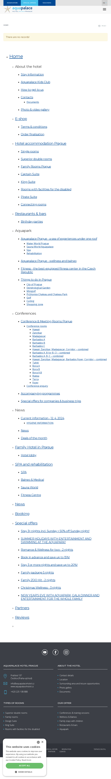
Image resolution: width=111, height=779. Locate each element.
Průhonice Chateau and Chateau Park (47, 294)
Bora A (36, 366)
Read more (26, 760)
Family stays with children (71, 721)
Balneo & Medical (32, 479)
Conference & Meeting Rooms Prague (46, 321)
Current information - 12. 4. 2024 (42, 418)
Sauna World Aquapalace (40, 246)
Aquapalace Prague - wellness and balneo (49, 261)
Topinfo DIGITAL (100, 749)
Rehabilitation (34, 253)
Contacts (27, 97)
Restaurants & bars (30, 213)
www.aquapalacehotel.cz (22, 686)
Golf (29, 297)
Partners (22, 608)
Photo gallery (66, 687)
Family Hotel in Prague (34, 447)
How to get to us (32, 89)
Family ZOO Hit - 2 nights (38, 580)
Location (64, 679)
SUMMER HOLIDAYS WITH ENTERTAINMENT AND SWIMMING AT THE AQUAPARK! (56, 540)
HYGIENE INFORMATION (40, 423)
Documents (33, 102)
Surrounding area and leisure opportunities (80, 683)
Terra (35, 379)
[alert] (24, 757)
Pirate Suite (29, 197)
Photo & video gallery (35, 109)
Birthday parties (32, 221)
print (104, 26)
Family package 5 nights (37, 572)
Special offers (26, 523)
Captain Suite (30, 174)
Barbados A (38, 339)
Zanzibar (37, 332)
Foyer (35, 382)
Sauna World (29, 487)
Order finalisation (32, 134)
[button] (24, 771)
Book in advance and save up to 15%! (45, 557)
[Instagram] (66, 652)
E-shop (21, 118)
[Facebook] (55, 652)
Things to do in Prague (36, 279)
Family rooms (11, 717)
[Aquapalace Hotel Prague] (17, 9)
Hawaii (36, 329)
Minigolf (31, 291)
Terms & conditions (34, 127)
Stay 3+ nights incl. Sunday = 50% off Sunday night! (55, 531)
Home (5, 25)
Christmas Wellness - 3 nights (41, 587)
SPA (24, 472)
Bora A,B (37, 372)
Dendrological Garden (38, 287)
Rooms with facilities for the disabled (46, 189)
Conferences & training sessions (74, 712)
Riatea (35, 376)
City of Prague (34, 284)
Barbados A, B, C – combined (47, 356)
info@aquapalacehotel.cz (22, 683)
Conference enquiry (37, 386)
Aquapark (64, 729)
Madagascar (39, 336)
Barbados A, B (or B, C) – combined (51, 352)
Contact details (67, 675)
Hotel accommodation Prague (40, 143)
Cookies (62, 751)
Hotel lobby (28, 455)
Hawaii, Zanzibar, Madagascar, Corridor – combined (60, 349)
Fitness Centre (31, 495)
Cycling (30, 301)
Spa (29, 250)
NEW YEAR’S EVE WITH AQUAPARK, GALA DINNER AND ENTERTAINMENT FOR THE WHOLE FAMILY (60, 597)
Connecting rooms (33, 204)
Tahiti (35, 362)
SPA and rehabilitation (34, 464)
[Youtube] (45, 652)
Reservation (66, 749)
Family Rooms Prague (36, 166)
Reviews (22, 617)
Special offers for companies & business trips (51, 401)
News (25, 430)
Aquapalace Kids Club (35, 82)
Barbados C (38, 346)
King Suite (28, 182)
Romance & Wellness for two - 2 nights (47, 549)
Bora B (36, 369)
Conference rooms (37, 326)
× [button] (42, 742)
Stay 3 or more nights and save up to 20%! (49, 565)
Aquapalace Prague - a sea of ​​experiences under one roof (59, 238)
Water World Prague (38, 243)
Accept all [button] (24, 765)
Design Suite (11, 721)
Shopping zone (35, 304)
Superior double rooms (36, 159)
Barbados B (38, 342)
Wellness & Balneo (68, 717)
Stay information (32, 74)
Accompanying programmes (40, 393)
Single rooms (30, 151)
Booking (22, 513)
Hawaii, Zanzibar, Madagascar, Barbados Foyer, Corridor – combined (69, 359)
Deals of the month (34, 438)
